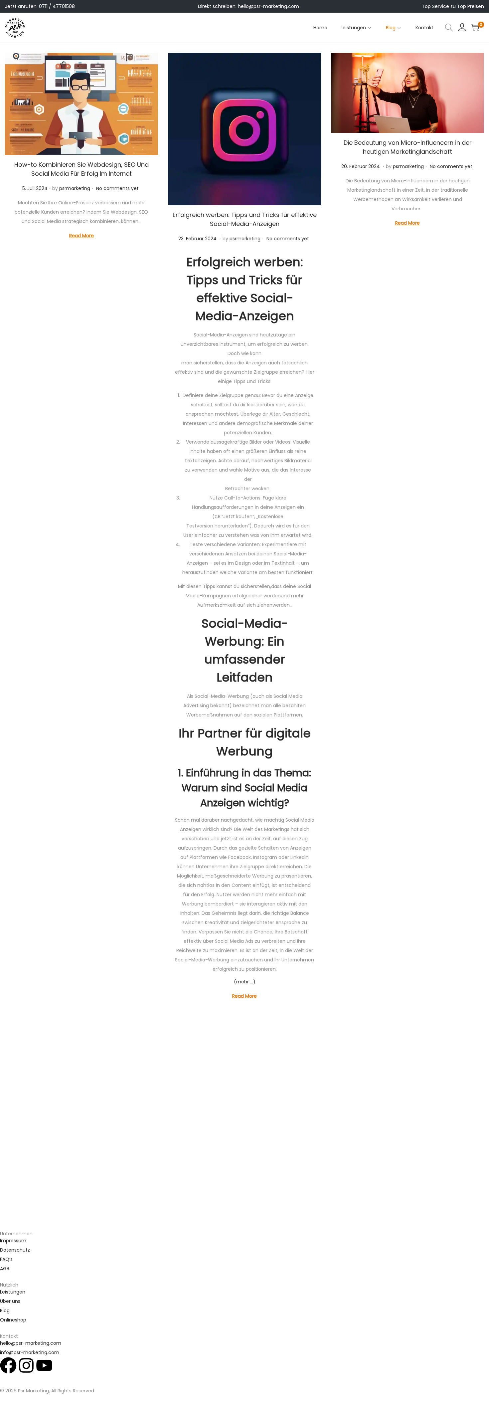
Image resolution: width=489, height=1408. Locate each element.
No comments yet (117, 188)
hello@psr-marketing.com (268, 6)
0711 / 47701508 (57, 6)
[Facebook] (8, 1365)
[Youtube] (44, 1365)
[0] (475, 28)
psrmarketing (74, 188)
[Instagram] (26, 1365)
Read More (81, 235)
